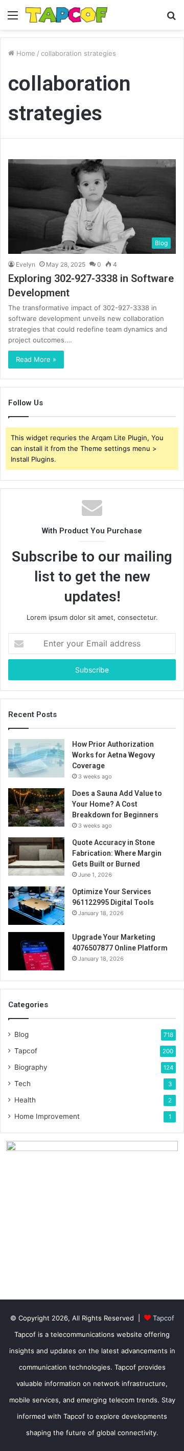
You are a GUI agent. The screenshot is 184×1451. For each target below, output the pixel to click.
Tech (22, 1083)
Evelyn (25, 264)
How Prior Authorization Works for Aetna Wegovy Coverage (113, 755)
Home (24, 53)
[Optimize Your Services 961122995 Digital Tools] (36, 905)
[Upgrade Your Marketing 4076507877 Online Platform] (36, 951)
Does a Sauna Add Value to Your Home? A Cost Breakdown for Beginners (117, 804)
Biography (31, 1067)
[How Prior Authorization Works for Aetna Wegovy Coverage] (36, 758)
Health (25, 1100)
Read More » (36, 359)
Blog (21, 1034)
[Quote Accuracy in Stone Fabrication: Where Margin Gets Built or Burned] (36, 856)
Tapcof (25, 1051)
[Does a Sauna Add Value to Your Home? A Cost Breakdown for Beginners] (36, 807)
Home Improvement (47, 1116)
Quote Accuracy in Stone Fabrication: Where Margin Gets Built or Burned (117, 853)
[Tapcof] (66, 15)
